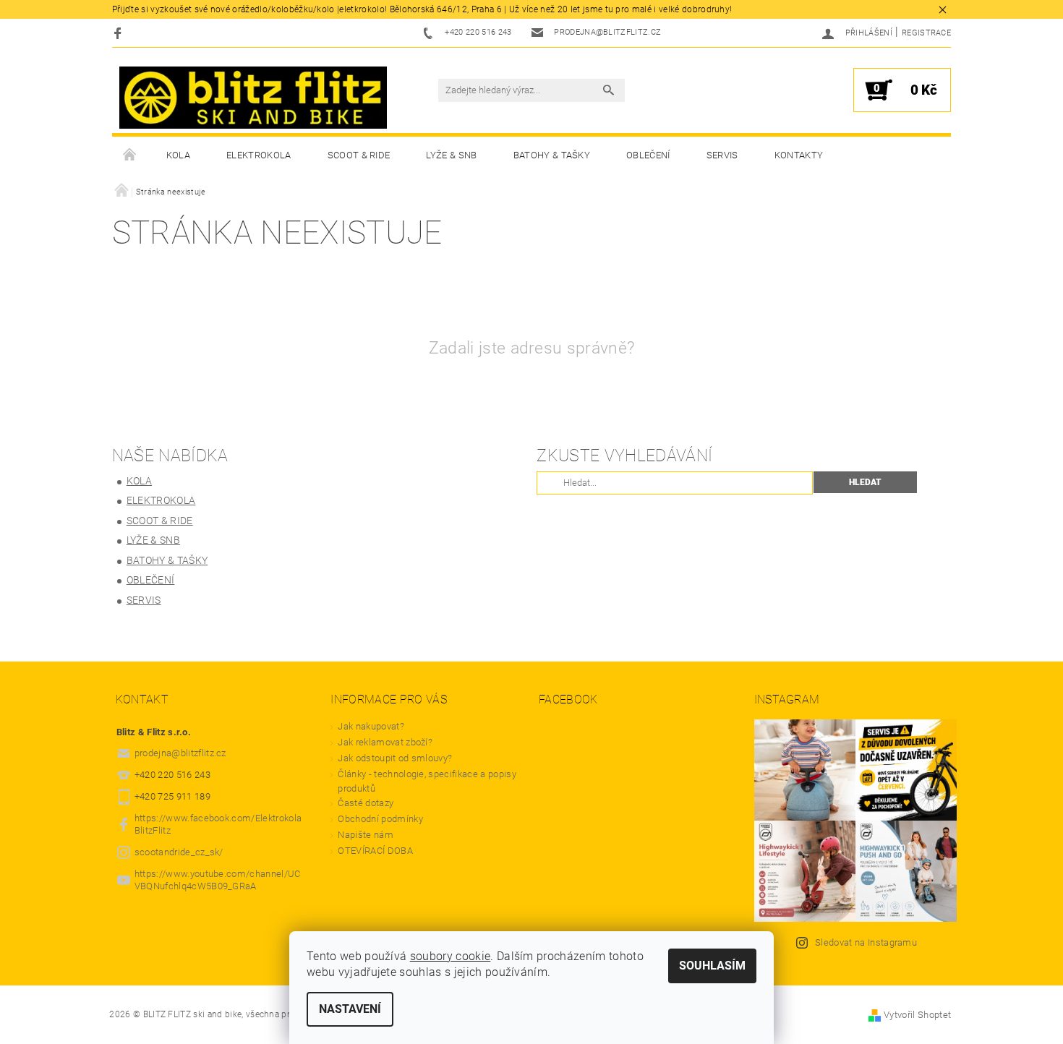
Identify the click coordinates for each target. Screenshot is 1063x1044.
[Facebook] (119, 33)
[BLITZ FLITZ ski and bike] (253, 98)
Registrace (926, 33)
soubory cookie (450, 956)
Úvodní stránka (130, 155)
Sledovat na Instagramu (866, 942)
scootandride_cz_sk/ (179, 852)
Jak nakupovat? (371, 726)
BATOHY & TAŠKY (551, 155)
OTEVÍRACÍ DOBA (376, 850)
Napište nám (365, 834)
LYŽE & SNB (451, 155)
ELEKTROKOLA (258, 155)
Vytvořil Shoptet (917, 1014)
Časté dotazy (365, 802)
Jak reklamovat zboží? (385, 742)
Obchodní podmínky (380, 818)
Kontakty (799, 155)
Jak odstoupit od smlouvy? (395, 758)
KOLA (178, 155)
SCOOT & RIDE (359, 155)
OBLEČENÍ (648, 155)
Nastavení (350, 1009)
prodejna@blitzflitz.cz (180, 753)
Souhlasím (712, 965)
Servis (722, 155)
